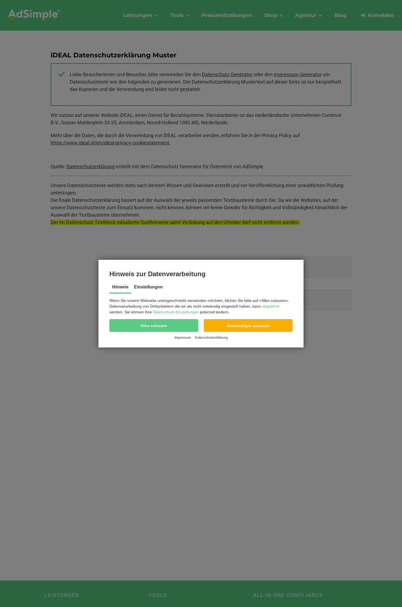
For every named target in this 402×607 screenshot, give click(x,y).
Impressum (182, 338)
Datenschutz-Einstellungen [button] (176, 312)
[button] (153, 325)
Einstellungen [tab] (148, 287)
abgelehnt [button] (270, 306)
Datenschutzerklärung (211, 338)
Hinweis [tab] (120, 287)
